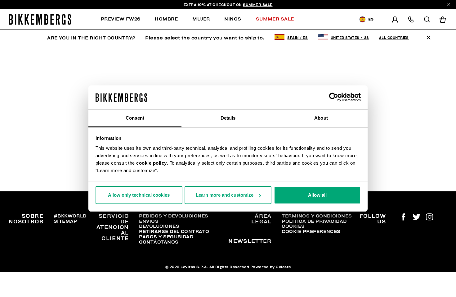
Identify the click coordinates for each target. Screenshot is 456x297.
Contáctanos (158, 242)
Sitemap (65, 221)
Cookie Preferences (311, 231)
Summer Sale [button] (275, 18)
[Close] (448, 5)
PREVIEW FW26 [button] (121, 18)
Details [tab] (228, 118)
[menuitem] (124, 19)
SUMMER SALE (258, 5)
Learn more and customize (224, 195)
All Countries (394, 37)
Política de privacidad (314, 221)
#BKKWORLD (70, 215)
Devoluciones (159, 226)
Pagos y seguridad (166, 236)
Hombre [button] (166, 18)
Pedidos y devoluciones (173, 215)
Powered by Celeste (270, 267)
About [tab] (321, 118)
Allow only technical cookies (139, 195)
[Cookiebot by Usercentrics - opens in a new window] (333, 97)
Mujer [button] (201, 18)
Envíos (149, 221)
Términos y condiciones (317, 215)
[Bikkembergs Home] (40, 19)
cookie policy (151, 163)
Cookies (293, 226)
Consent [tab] (135, 118)
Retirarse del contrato (174, 231)
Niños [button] (232, 18)
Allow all (317, 195)
